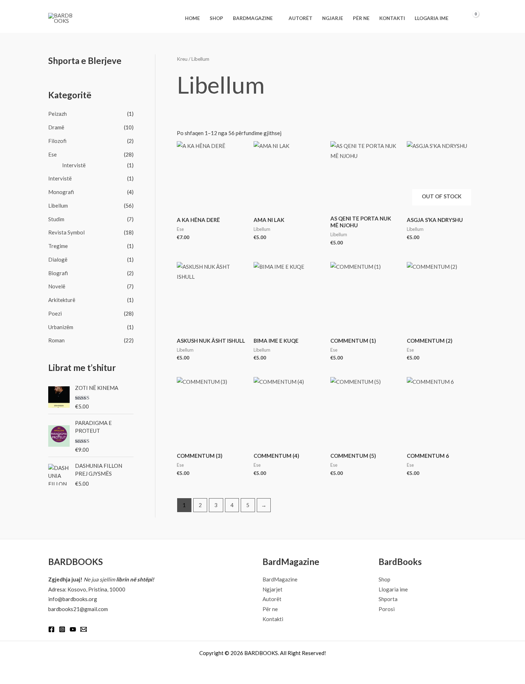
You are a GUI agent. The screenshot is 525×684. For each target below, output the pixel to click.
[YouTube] (73, 629)
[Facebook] (51, 629)
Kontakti (392, 18)
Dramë (56, 127)
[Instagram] (62, 629)
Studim (56, 219)
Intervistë (74, 165)
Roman (56, 340)
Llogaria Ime (432, 18)
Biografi (58, 273)
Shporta (388, 599)
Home (192, 18)
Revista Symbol (66, 232)
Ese (52, 154)
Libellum (58, 205)
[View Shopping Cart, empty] (471, 18)
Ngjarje (332, 18)
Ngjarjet (272, 589)
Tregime (58, 246)
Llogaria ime (393, 589)
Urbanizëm (60, 327)
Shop (216, 18)
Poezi (55, 313)
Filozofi (57, 141)
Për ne (361, 18)
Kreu (182, 59)
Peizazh (57, 113)
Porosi (387, 609)
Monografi (61, 192)
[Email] (83, 629)
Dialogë (58, 259)
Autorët (300, 18)
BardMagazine (253, 18)
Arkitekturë (61, 300)
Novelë (56, 286)
